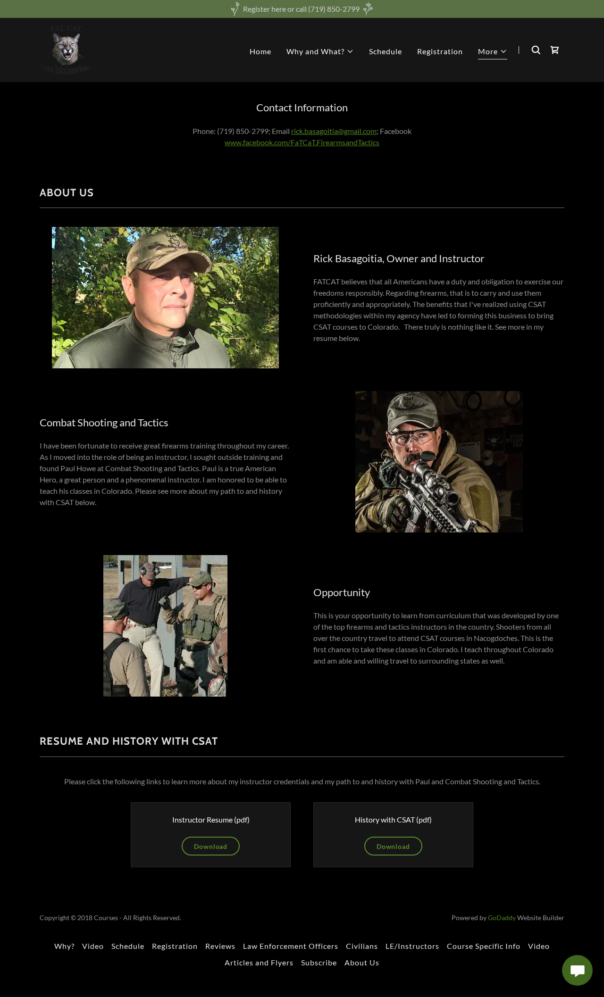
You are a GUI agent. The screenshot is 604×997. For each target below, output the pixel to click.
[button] (320, 51)
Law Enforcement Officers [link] (290, 945)
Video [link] (93, 945)
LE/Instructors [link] (412, 945)
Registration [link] (440, 51)
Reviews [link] (220, 945)
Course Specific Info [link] (483, 945)
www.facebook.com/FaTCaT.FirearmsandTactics (302, 142)
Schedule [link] (385, 51)
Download (210, 846)
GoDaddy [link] (502, 918)
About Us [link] (361, 962)
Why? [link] (64, 945)
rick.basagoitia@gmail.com (334, 130)
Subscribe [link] (319, 962)
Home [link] (260, 51)
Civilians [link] (362, 945)
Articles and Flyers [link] (259, 962)
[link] (66, 48)
